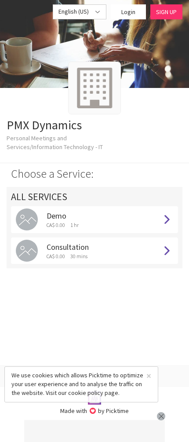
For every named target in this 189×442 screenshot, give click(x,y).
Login (128, 12)
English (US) (74, 11)
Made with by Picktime (94, 411)
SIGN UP (166, 12)
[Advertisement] (94, 431)
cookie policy (85, 393)
